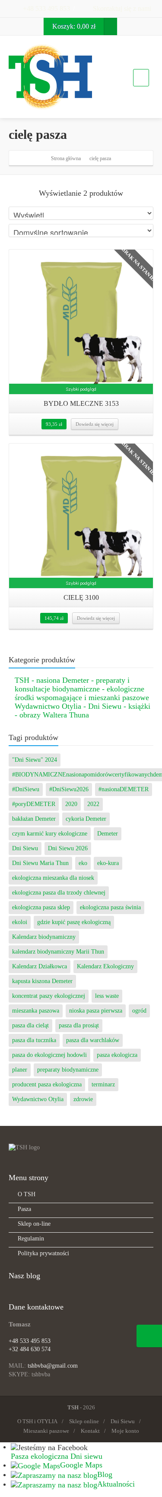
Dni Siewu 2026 (68, 848)
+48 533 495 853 (45, 8)
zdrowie (83, 1099)
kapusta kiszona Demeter (42, 981)
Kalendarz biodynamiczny (44, 937)
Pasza (24, 1209)
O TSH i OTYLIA (37, 1421)
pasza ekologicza (117, 1055)
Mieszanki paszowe (46, 1431)
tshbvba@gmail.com (53, 1365)
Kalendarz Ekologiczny (105, 966)
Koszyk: (73, 26)
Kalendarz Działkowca (39, 966)
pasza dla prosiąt (79, 1025)
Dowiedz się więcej (95, 424)
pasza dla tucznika (34, 1040)
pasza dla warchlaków (92, 1040)
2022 (93, 804)
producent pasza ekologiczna (47, 1084)
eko (83, 863)
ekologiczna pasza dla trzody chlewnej (58, 892)
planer (19, 1069)
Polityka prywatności (43, 1253)
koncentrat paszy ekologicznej (48, 996)
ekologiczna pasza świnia (110, 907)
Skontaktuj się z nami (121, 8)
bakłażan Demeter (34, 819)
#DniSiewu (25, 789)
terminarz (103, 1084)
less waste (107, 996)
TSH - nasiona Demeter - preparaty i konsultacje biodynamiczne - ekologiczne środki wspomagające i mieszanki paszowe (82, 689)
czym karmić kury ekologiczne (49, 833)
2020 (71, 804)
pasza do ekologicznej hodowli (49, 1055)
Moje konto (125, 1431)
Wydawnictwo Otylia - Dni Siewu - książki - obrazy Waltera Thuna (82, 710)
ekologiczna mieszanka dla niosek (53, 878)
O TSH (26, 1194)
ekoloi (19, 922)
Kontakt (90, 1431)
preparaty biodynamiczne (67, 1069)
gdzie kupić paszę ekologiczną (74, 922)
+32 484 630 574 (30, 1349)
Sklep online (84, 1421)
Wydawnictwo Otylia (38, 1099)
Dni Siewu (25, 848)
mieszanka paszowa (35, 1010)
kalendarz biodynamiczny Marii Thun (58, 951)
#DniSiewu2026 (69, 789)
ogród (139, 1010)
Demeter (107, 833)
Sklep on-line (34, 1224)
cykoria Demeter (86, 819)
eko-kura (108, 863)
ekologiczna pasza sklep (41, 907)
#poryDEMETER (33, 804)
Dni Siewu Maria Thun (40, 863)
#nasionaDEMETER (123, 789)
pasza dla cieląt (30, 1025)
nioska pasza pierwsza (95, 1010)
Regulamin (31, 1238)
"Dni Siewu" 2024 (34, 760)
